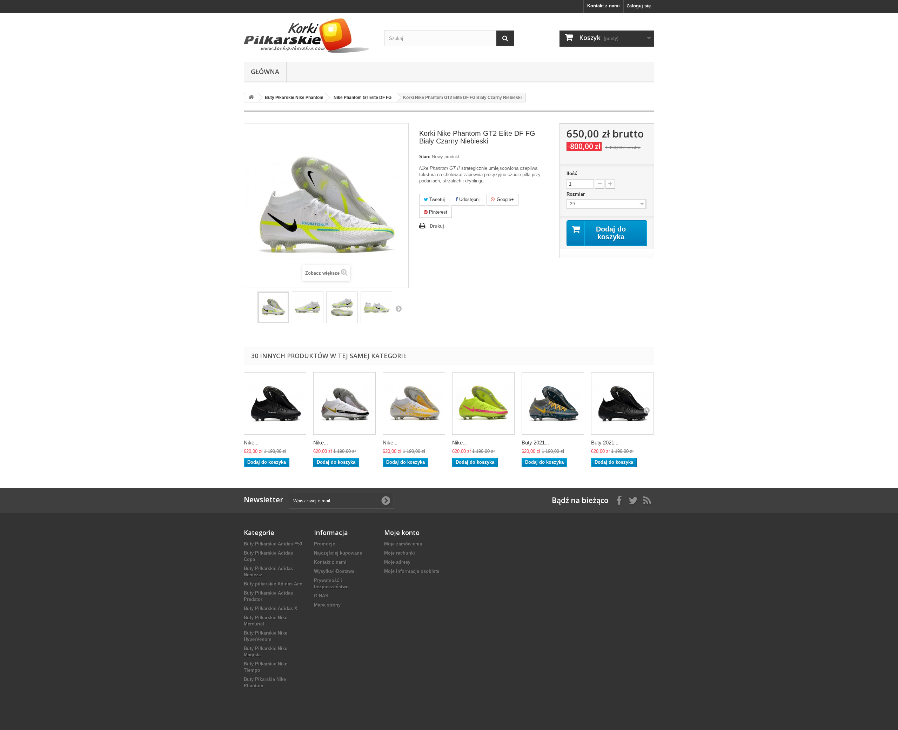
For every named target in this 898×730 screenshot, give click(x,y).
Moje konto (402, 532)
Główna (265, 71)
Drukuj (437, 226)
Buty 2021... (535, 443)
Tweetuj (436, 199)
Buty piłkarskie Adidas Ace (273, 584)
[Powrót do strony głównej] (251, 97)
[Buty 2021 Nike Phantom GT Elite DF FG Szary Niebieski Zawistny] (553, 403)
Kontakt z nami (603, 5)
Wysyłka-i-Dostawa (334, 571)
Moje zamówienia (403, 544)
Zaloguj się (638, 5)
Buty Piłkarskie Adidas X (270, 608)
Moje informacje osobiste (411, 571)
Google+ (504, 199)
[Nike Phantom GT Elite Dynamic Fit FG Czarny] (275, 403)
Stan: (424, 156)
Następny (398, 308)
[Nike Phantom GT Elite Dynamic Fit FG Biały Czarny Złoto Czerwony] (344, 403)
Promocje (324, 544)
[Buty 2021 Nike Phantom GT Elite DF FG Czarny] (622, 403)
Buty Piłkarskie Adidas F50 (273, 544)
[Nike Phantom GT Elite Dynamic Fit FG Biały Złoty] (414, 403)
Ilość (572, 173)
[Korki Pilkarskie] (309, 35)
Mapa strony (327, 605)
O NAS (321, 595)
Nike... (251, 443)
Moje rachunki (399, 553)
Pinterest (437, 212)
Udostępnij (469, 199)
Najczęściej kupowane (338, 553)
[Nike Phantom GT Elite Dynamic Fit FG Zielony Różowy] (483, 403)
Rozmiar (576, 194)
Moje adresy (397, 562)
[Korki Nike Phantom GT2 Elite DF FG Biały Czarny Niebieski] (273, 307)
